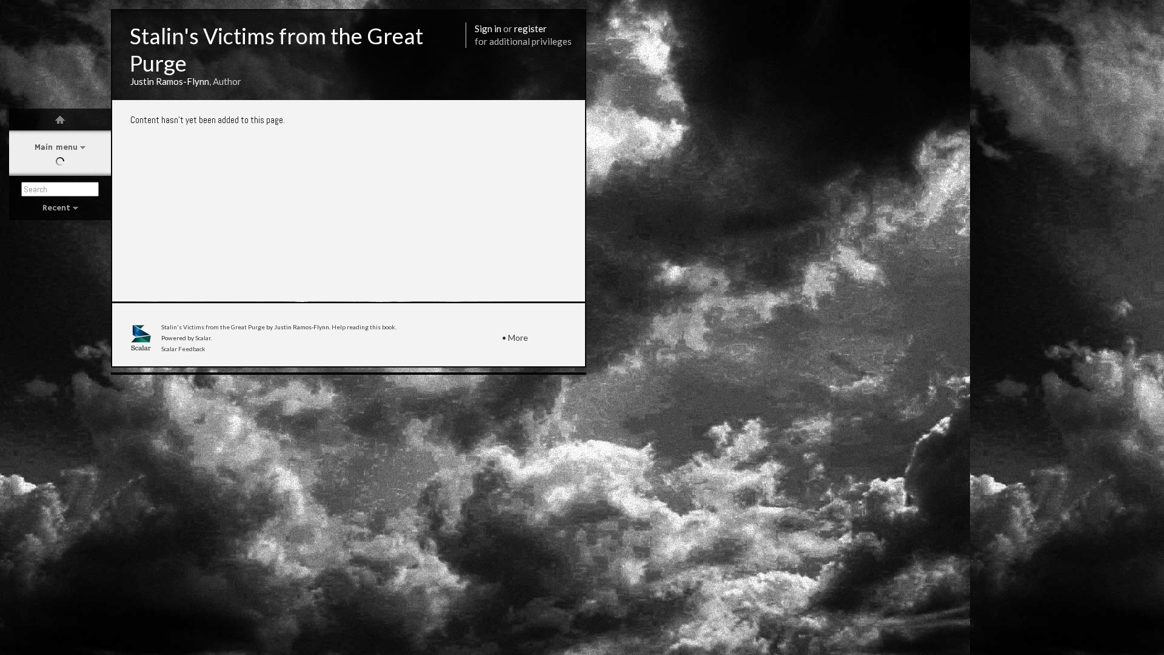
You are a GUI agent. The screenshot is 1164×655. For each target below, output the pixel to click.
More (518, 337)
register (530, 28)
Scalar (202, 337)
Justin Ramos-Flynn (169, 81)
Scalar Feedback (183, 348)
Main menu (56, 147)
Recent (56, 208)
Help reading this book (363, 327)
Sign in (488, 28)
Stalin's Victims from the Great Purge (213, 327)
